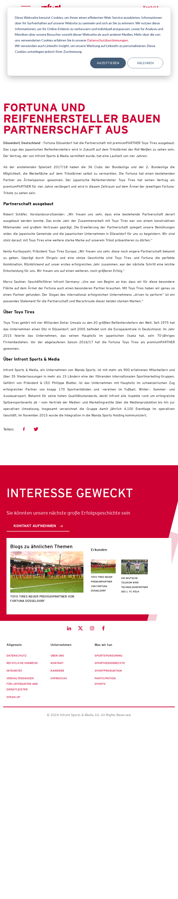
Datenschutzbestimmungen (107, 40)
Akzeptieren (108, 63)
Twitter (36, 429)
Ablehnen (145, 63)
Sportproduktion (108, 670)
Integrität (14, 670)
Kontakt (57, 663)
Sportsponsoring (108, 655)
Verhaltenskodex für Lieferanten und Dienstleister (22, 684)
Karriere (57, 670)
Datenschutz (16, 655)
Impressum (59, 678)
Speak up (13, 697)
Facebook (24, 429)
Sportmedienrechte (110, 663)
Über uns (57, 655)
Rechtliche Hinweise (22, 663)
